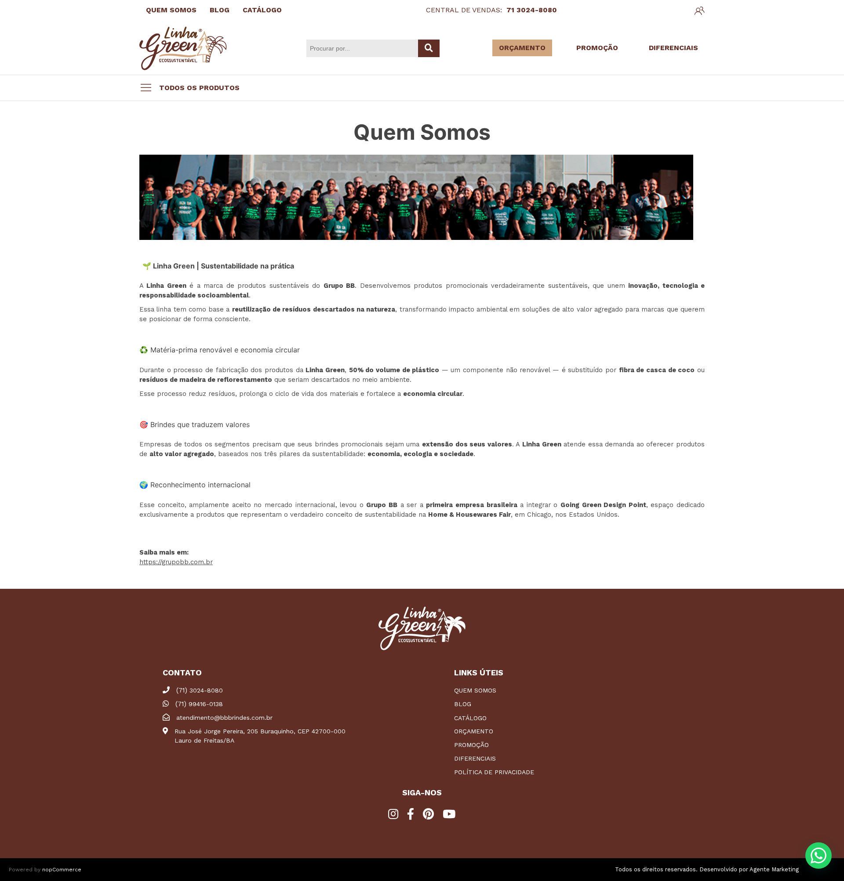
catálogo (470, 717)
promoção (471, 744)
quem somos (475, 690)
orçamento (473, 731)
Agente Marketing (774, 869)
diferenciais (475, 758)
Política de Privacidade (494, 772)
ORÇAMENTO (522, 48)
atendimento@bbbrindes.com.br (224, 717)
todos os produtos (199, 87)
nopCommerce (61, 869)
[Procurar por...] (429, 48)
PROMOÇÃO (597, 48)
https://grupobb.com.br (176, 562)
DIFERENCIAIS (673, 48)
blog (462, 703)
